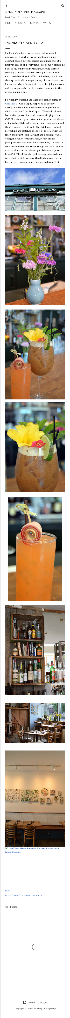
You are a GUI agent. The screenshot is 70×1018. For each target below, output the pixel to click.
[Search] (63, 5)
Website (49, 23)
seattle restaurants (33, 895)
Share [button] (8, 890)
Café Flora (11, 103)
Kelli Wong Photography (26, 12)
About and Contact (28, 23)
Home (9, 23)
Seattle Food (17, 895)
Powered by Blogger (37, 1002)
